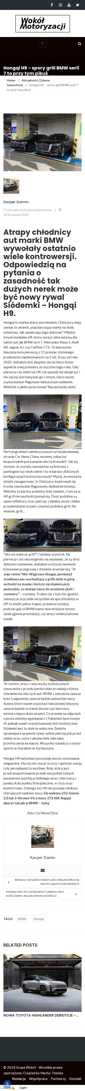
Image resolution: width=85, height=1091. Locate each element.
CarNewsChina (46, 813)
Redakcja (19, 1079)
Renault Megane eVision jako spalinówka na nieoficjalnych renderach (47, 882)
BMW (22, 919)
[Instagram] (60, 5)
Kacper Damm (16, 202)
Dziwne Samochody (38, 210)
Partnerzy (58, 1079)
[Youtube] (69, 5)
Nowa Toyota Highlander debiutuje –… (40, 1015)
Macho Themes (51, 1073)
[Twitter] (78, 5)
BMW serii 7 (33, 342)
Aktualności (15, 210)
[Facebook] (52, 5)
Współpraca (38, 1079)
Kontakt (75, 1079)
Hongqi (39, 919)
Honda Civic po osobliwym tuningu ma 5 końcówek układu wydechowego (35, 893)
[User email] (43, 870)
